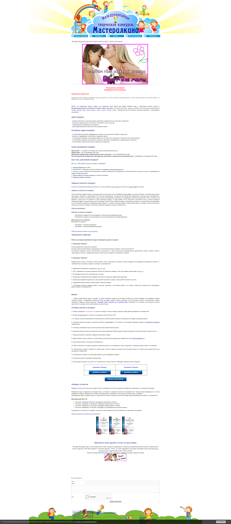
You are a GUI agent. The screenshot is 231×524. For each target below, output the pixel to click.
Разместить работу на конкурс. (82, 177)
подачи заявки (133, 187)
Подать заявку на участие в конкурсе (84, 175)
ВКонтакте (155, 448)
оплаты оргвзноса (115, 187)
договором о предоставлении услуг (112, 169)
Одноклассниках (103, 450)
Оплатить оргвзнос (77, 231)
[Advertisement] (115, 470)
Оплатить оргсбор (78, 171)
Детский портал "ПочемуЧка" (148, 519)
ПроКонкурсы (144, 517)
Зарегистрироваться (79, 167)
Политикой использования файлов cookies (85, 521)
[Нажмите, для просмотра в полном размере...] (102, 434)
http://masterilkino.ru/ (139, 338)
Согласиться (221, 521)
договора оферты (98, 194)
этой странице (93, 231)
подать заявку (127, 194)
